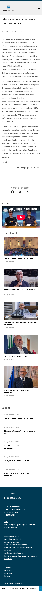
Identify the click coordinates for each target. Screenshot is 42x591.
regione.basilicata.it (11, 536)
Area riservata (9, 579)
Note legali (8, 573)
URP (6, 522)
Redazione (8, 559)
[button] (38, 7)
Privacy (7, 576)
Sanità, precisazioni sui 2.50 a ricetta (16, 356)
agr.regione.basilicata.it (12, 539)
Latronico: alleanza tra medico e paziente (18, 258)
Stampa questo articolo (29, 168)
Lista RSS (8, 571)
